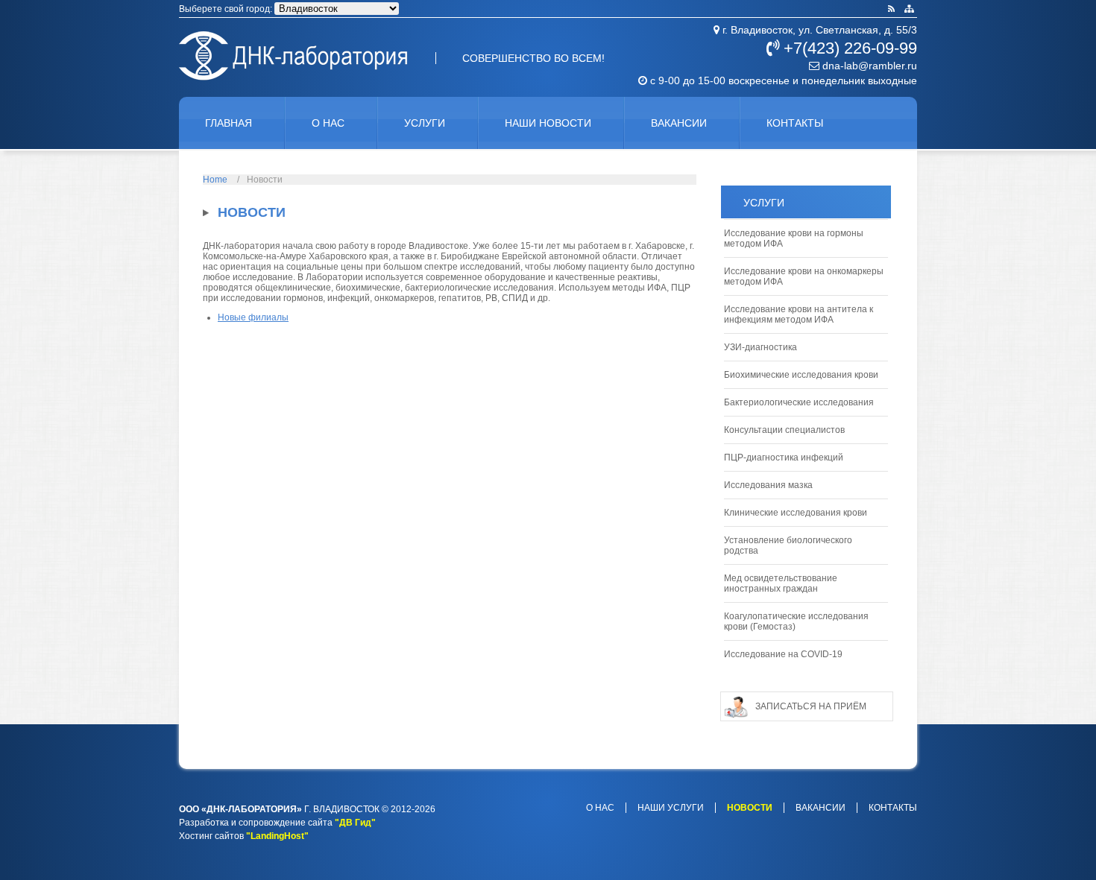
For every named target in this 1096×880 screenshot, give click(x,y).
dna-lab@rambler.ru (868, 66)
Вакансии (679, 123)
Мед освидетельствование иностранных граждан (780, 583)
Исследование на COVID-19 (783, 654)
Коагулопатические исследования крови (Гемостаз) (796, 621)
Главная (228, 123)
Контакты (794, 123)
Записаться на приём (810, 706)
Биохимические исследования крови (801, 375)
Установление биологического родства (788, 545)
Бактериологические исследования (799, 402)
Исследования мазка (768, 485)
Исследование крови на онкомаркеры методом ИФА (804, 276)
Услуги (424, 123)
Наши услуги (670, 808)
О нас (328, 123)
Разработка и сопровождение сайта (256, 822)
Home (215, 179)
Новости (749, 808)
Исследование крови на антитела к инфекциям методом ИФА (798, 314)
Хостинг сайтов (211, 836)
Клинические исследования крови (795, 512)
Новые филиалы (253, 317)
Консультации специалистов (784, 430)
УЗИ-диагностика (760, 347)
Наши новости (548, 123)
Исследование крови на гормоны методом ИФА (793, 238)
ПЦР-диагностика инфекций (783, 457)
